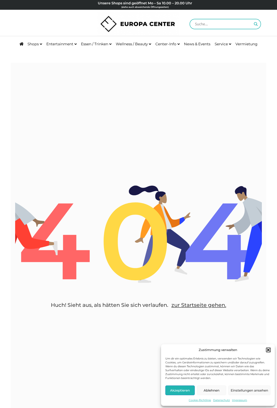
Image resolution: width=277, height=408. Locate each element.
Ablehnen (211, 390)
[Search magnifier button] (256, 24)
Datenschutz (221, 400)
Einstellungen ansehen (249, 390)
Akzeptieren (180, 390)
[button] (268, 350)
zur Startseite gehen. (198, 305)
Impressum (239, 400)
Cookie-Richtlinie (200, 400)
